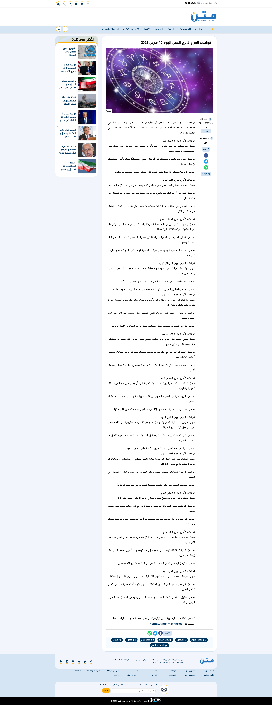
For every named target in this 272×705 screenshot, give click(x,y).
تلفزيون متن (185, 29)
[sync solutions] (155, 701)
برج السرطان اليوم (159, 645)
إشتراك (105, 690)
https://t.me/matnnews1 (167, 623)
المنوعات (206, 131)
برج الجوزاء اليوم (198, 640)
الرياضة (171, 29)
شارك (205, 149)
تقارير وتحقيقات (131, 29)
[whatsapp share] (206, 167)
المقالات (78, 670)
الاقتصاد (147, 29)
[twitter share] (206, 161)
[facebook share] (206, 155)
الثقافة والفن (209, 675)
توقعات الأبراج (165, 640)
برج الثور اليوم (147, 640)
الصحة (154, 675)
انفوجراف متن (190, 675)
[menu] (58, 29)
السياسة (159, 29)
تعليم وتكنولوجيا (131, 675)
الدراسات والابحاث (110, 29)
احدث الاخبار (200, 29)
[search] (65, 29)
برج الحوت (117, 640)
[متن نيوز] (204, 16)
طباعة (205, 173)
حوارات (116, 675)
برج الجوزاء (131, 640)
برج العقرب (181, 640)
